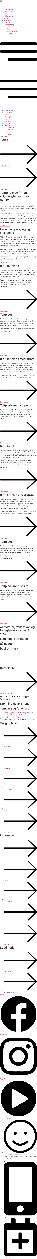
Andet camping (9, 25)
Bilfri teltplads (8, 16)
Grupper (10, 29)
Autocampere (8, 12)
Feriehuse (7, 18)
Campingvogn (8, 9)
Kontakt (9, 33)
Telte (5, 14)
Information (11, 27)
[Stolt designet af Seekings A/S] (4, 1161)
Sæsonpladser (12, 31)
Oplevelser (7, 20)
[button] (18, 71)
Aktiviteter (7, 22)
